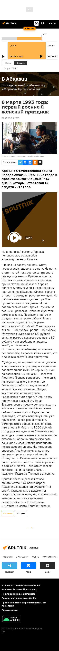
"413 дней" (21, 513)
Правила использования (27, 584)
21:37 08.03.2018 (10, 118)
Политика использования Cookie (19, 598)
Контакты (7, 589)
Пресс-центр (30, 589)
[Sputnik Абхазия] (10, 24)
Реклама (17, 589)
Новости (7, 556)
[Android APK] (11, 619)
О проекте (7, 584)
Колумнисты (51, 556)
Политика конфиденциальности (18, 593)
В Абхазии (7, 513)
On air (13, 45)
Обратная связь (10, 610)
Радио (35, 556)
